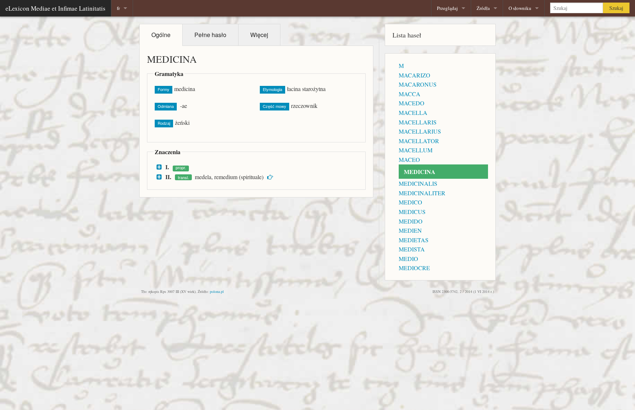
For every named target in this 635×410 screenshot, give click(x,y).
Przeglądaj (447, 8)
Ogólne (161, 34)
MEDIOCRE (414, 268)
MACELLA (413, 112)
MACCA (409, 94)
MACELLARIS (418, 122)
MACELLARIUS (420, 131)
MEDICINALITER (422, 193)
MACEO (409, 159)
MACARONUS (418, 84)
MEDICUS (412, 211)
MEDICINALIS (418, 183)
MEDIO (408, 258)
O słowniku (520, 8)
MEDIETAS (413, 240)
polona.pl (217, 291)
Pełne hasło (210, 34)
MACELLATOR (419, 141)
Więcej (259, 34)
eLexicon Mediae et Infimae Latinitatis (55, 8)
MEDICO (410, 202)
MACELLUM (416, 150)
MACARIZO (414, 75)
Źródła (483, 8)
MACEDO (411, 103)
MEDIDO (411, 221)
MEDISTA (412, 249)
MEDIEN (410, 230)
